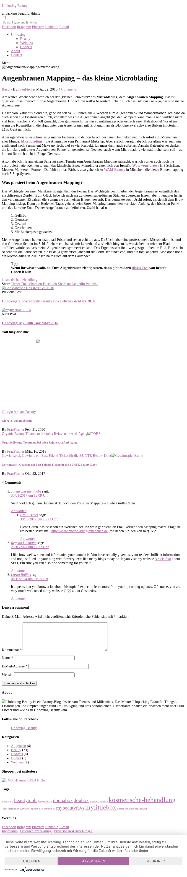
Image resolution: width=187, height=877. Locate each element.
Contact (16, 55)
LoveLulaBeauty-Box (31, 808)
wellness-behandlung (136, 808)
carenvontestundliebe (26, 491)
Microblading (31, 141)
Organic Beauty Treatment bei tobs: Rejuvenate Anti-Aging (44, 434)
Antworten (18, 511)
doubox (81, 800)
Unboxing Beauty (15, 6)
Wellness (26, 43)
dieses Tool (140, 268)
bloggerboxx (45, 801)
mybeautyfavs (70, 808)
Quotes (16, 758)
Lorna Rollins (21, 575)
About (15, 51)
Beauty (25, 39)
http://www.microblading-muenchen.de (79, 531)
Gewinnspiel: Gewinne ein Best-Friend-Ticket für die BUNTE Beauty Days (57, 455)
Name (7, 658)
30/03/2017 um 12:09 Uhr (30, 495)
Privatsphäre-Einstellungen (73, 831)
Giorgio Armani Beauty (19, 412)
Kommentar (12, 650)
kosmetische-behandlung (19, 280)
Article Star (163, 559)
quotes (120, 808)
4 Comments (67, 89)
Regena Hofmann (23, 543)
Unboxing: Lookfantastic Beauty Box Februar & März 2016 (48, 301)
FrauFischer (26, 89)
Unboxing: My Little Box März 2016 (30, 323)
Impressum (10, 831)
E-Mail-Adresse (14, 666)
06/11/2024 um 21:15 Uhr (29, 579)
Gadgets (26, 47)
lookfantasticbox (10, 808)
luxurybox (49, 808)
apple (5, 801)
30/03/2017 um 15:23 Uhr (39, 519)
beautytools (25, 800)
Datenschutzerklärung (36, 831)
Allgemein (18, 746)
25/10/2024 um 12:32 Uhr (30, 547)
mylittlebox (100, 807)
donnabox (63, 800)
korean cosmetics (99, 801)
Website (7, 675)
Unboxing (18, 34)
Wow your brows (145, 165)
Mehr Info (155, 861)
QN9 (67, 591)
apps (10, 801)
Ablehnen (31, 861)
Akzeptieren (93, 861)
